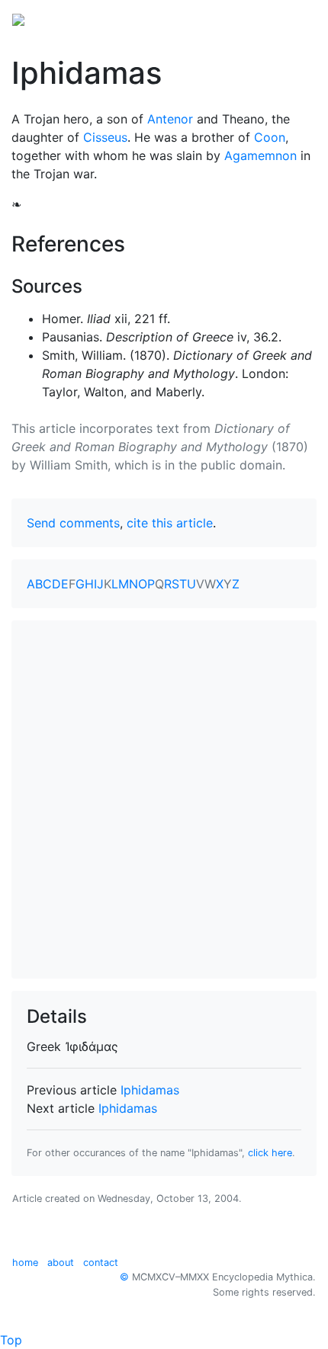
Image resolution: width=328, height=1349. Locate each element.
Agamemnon (260, 155)
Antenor (170, 119)
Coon (269, 137)
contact (100, 1262)
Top (11, 1339)
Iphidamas (150, 1089)
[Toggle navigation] (294, 18)
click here (270, 1152)
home (25, 1262)
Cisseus (105, 137)
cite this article (170, 522)
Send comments (73, 522)
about (60, 1262)
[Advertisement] (164, 799)
